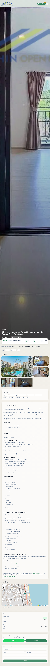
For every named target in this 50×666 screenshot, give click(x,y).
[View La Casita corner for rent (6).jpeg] (41, 372)
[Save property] (18, 350)
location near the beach (18, 515)
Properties (7, 346)
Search (25, 660)
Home (2, 346)
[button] (25, 173)
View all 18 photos (17, 337)
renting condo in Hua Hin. (9, 576)
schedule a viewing (37, 573)
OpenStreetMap (45, 605)
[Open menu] (47, 3)
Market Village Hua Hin (16, 563)
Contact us (36, 640)
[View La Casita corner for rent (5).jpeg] (9, 382)
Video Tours (43, 3)
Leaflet (40, 605)
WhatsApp (14, 640)
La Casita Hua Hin (10, 408)
